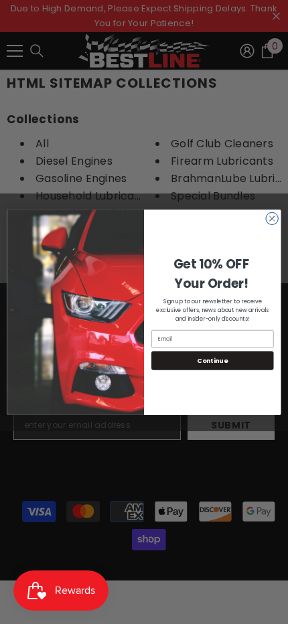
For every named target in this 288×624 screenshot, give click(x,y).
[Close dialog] (272, 218)
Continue (212, 360)
